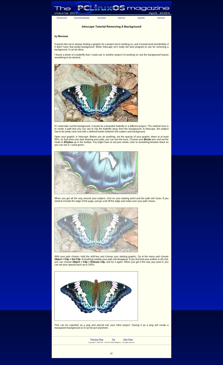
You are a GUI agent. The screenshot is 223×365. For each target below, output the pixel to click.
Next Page (161, 17)
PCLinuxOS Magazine (82, 17)
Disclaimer (141, 17)
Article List (121, 17)
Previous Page (62, 17)
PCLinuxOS (102, 17)
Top (113, 339)
